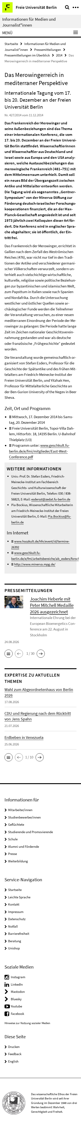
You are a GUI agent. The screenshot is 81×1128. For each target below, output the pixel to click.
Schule (13, 839)
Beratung (14, 941)
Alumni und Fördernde (23, 846)
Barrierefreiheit (18, 933)
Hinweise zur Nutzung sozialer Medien (27, 1023)
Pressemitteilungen (47, 49)
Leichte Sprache (19, 897)
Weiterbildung (18, 861)
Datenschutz (16, 919)
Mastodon (18, 991)
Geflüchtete (16, 824)
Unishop (14, 948)
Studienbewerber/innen (24, 817)
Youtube (16, 1006)
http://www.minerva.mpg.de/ (34, 564)
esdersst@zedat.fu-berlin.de (50, 499)
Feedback (14, 1054)
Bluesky (16, 999)
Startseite (11, 44)
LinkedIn (17, 984)
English (13, 1061)
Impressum (15, 912)
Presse (12, 854)
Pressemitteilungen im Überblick (27, 55)
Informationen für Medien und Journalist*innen (29, 22)
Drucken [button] (14, 1047)
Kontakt (13, 904)
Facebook (17, 1013)
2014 (59, 55)
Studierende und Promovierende (30, 832)
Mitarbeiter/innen (20, 810)
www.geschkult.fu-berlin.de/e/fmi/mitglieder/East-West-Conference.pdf (39, 451)
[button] (8, 653)
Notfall (13, 926)
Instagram (18, 977)
